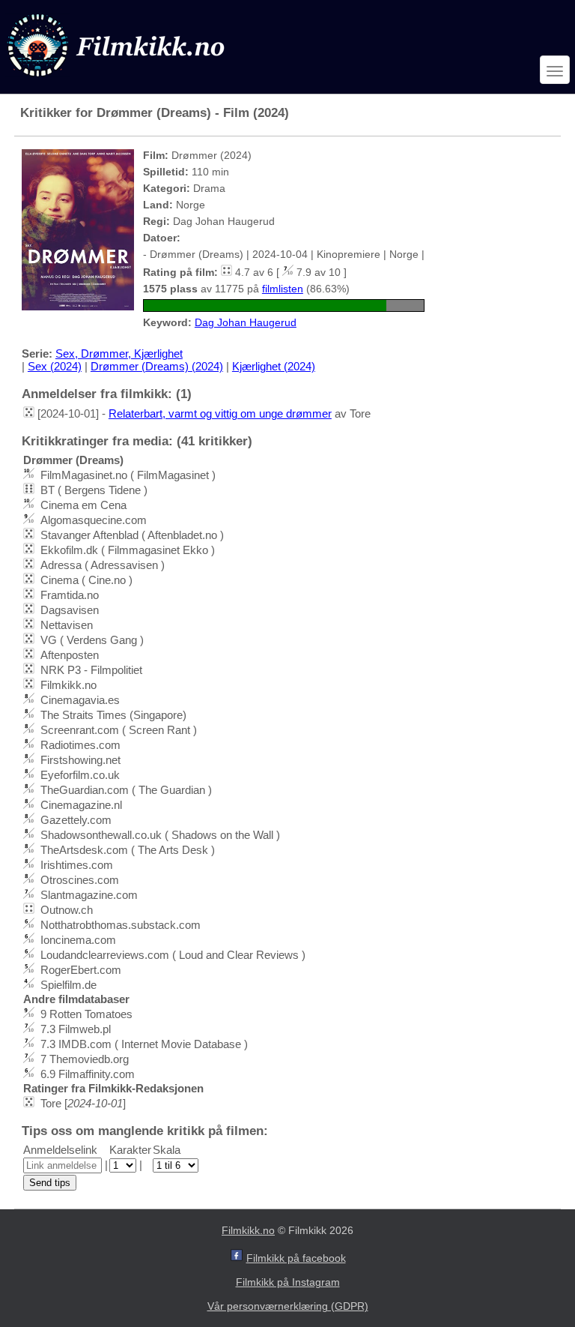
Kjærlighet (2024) (273, 366)
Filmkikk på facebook (296, 1258)
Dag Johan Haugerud (245, 322)
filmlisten (282, 289)
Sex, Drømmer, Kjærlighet (119, 353)
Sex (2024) (55, 366)
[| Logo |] (117, 79)
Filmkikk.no (248, 1230)
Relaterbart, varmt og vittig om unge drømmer (220, 413)
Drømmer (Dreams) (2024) (157, 366)
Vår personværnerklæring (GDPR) (287, 1306)
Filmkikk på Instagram (288, 1282)
